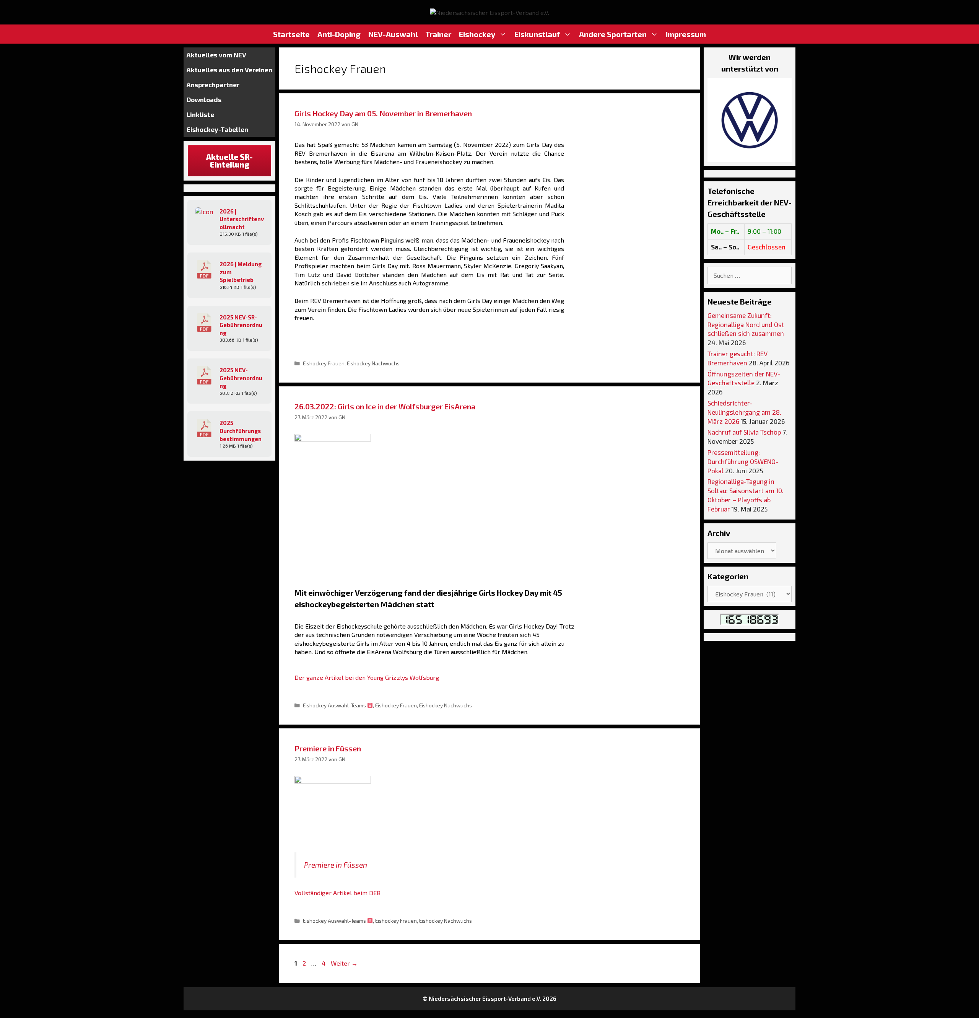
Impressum (686, 34)
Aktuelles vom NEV (216, 55)
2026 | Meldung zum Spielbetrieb (241, 272)
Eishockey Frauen (324, 363)
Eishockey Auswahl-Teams (335, 705)
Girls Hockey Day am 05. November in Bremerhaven (383, 113)
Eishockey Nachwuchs (373, 363)
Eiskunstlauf (537, 34)
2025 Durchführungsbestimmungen (241, 430)
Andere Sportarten (613, 34)
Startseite (291, 34)
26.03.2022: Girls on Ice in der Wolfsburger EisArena (384, 406)
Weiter (344, 963)
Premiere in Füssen (327, 748)
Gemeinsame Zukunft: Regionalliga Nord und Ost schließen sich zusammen (745, 324)
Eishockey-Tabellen (217, 129)
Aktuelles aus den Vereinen (229, 69)
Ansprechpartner (213, 84)
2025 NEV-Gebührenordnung (241, 377)
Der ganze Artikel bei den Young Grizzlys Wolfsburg (366, 677)
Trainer (438, 34)
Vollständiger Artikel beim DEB (337, 892)
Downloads (204, 99)
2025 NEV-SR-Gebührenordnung (241, 325)
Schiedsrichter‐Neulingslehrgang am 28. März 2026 (744, 412)
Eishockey (477, 34)
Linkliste (200, 114)
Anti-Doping (339, 34)
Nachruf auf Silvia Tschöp (744, 432)
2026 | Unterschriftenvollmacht (242, 219)
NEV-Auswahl (393, 34)
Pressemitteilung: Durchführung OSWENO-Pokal (742, 461)
